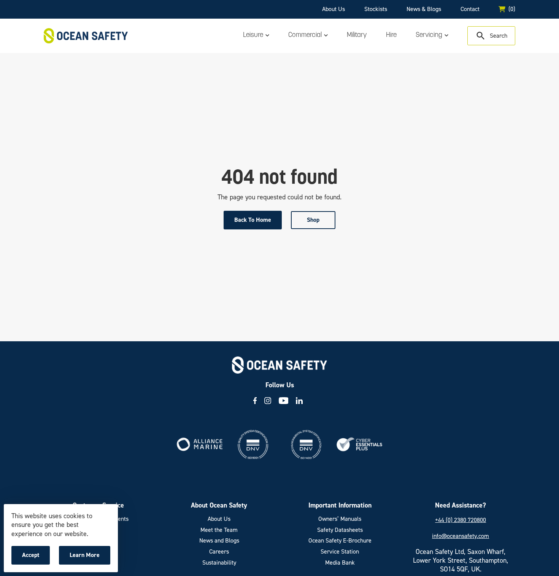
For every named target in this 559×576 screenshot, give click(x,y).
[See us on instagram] (267, 400)
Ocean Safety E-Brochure (340, 540)
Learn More (86, 558)
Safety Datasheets (340, 530)
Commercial (305, 35)
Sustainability (219, 562)
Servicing (429, 35)
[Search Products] (491, 35)
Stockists (375, 9)
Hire (391, 35)
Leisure (253, 35)
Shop (313, 220)
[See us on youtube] (283, 400)
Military (357, 35)
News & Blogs (424, 9)
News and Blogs (219, 540)
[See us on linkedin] (299, 400)
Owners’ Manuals (339, 519)
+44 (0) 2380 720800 (460, 520)
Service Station (340, 551)
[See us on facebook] (255, 400)
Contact (470, 9)
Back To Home (252, 220)
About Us (333, 9)
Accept (35, 558)
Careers (219, 551)
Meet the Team (219, 530)
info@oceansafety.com (460, 536)
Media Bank (340, 562)
